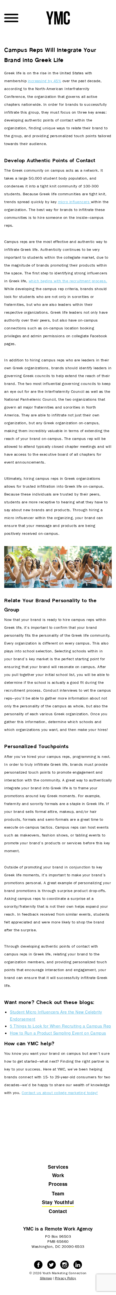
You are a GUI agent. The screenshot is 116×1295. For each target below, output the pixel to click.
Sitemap (46, 1278)
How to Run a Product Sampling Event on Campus (58, 1033)
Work (58, 1175)
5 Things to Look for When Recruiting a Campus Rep (60, 1026)
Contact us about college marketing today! (60, 1093)
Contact (58, 1211)
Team (58, 1193)
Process (58, 1184)
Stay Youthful (58, 1202)
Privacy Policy (65, 1278)
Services (58, 1166)
